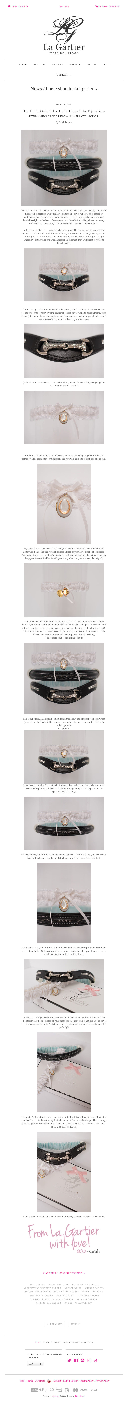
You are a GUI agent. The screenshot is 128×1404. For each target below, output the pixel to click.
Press (75, 64)
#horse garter (94, 1288)
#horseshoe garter (41, 1295)
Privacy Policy (103, 1381)
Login (61, 6)
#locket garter (87, 1299)
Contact (64, 75)
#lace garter (65, 1295)
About (40, 64)
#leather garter (88, 1295)
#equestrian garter (85, 1284)
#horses (98, 1291)
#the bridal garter (48, 1303)
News (36, 88)
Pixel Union (79, 1396)
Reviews (57, 64)
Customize (40, 1381)
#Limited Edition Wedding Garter (52, 1299)
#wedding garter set (78, 1303)
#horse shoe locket (37, 1291)
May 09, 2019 (64, 104)
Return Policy (87, 1381)
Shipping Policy (70, 1381)
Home (38, 1342)
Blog (107, 64)
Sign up (66, 6)
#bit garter (37, 1284)
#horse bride (73, 1288)
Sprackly (55, 1396)
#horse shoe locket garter (71, 1291)
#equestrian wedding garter (43, 1288)
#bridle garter (59, 1284)
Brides (92, 64)
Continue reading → (73, 1273)
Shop (22, 64)
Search (29, 1381)
